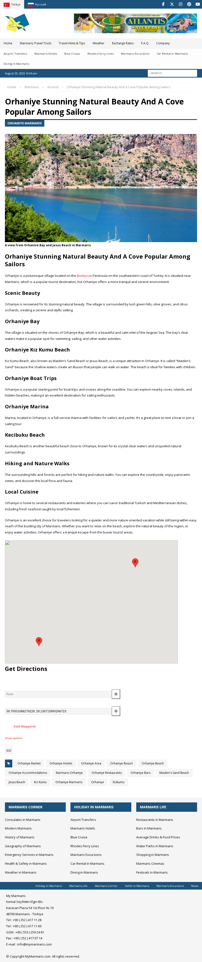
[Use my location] (116, 694)
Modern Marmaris (18, 828)
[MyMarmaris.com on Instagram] (180, 4)
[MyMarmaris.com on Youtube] (197, 4)
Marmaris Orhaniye (69, 773)
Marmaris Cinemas (150, 863)
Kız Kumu (40, 782)
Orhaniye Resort (121, 763)
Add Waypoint (24, 726)
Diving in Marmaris (16, 64)
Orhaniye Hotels (61, 763)
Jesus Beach (17, 782)
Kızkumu (118, 782)
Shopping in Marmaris (152, 854)
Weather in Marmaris (20, 872)
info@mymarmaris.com (34, 944)
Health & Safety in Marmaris (26, 863)
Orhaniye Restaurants (107, 773)
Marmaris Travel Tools (35, 43)
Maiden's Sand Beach (174, 773)
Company (163, 43)
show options (14, 738)
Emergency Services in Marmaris (29, 854)
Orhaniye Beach (153, 763)
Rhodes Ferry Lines (100, 53)
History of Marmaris (19, 837)
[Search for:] (172, 73)
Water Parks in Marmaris (154, 846)
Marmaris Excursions (135, 53)
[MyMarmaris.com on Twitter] (172, 4)
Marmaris (32, 87)
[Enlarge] (190, 137)
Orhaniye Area (91, 763)
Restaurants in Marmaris (154, 819)
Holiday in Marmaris (48, 886)
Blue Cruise (72, 53)
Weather (98, 43)
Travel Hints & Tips (72, 43)
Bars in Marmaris (149, 828)
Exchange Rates (123, 43)
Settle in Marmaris (137, 886)
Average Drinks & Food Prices (158, 837)
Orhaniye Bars (141, 773)
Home (8, 43)
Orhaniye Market (29, 763)
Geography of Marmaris (23, 846)
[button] (135, 562)
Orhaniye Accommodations (28, 773)
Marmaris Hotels (45, 53)
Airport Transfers (15, 53)
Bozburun (84, 275)
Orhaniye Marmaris (68, 782)
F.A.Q (145, 43)
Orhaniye (97, 782)
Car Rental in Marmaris (172, 53)
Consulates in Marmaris (22, 819)
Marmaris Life (78, 886)
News (194, 886)
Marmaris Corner (106, 886)
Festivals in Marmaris (152, 872)
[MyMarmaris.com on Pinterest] (189, 4)
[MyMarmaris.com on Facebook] (163, 4)
